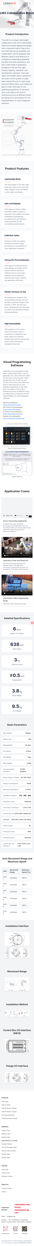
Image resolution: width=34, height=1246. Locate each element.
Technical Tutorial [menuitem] (7, 1176)
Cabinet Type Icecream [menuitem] (9, 1150)
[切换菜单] (30, 3)
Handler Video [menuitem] (6, 1137)
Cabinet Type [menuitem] (6, 1130)
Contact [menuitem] (4, 1191)
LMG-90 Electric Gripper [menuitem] (9, 1108)
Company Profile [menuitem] (7, 1188)
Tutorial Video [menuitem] (6, 1173)
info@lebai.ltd (11, 1216)
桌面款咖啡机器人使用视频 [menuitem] (9, 1140)
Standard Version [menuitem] (7, 1144)
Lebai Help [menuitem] (5, 1169)
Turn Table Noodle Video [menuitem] (9, 1147)
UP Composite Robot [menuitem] (8, 1115)
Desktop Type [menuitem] (6, 1134)
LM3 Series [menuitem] (5, 1101)
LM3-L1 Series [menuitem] (6, 1105)
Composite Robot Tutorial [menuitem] (9, 1118)
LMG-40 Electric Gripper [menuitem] (9, 1111)
